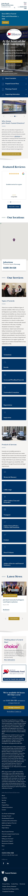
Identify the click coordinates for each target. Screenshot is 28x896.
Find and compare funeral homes (10, 834)
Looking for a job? (6, 836)
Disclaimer (22, 884)
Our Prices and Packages (8, 813)
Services (4, 800)
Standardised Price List (8, 818)
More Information (9, 660)
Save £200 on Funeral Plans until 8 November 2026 (9, 16)
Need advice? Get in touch (14, 65)
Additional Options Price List (9, 823)
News (3, 846)
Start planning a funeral (14, 61)
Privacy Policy (6, 884)
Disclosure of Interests (7, 843)
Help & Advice (5, 828)
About (3, 795)
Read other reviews (14, 206)
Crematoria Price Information (9, 820)
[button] (14, 240)
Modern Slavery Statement (9, 886)
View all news (14, 618)
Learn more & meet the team (11, 154)
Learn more (5, 22)
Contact (4, 809)
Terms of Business (6, 825)
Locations (4, 798)
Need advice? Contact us (14, 711)
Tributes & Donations (7, 807)
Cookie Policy (14, 884)
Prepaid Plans (5, 805)
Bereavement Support (7, 841)
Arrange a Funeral (14, 707)
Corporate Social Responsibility (10, 889)
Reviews (4, 802)
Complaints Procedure (8, 891)
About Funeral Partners (8, 831)
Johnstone (8, 262)
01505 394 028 (9, 267)
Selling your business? (7, 838)
